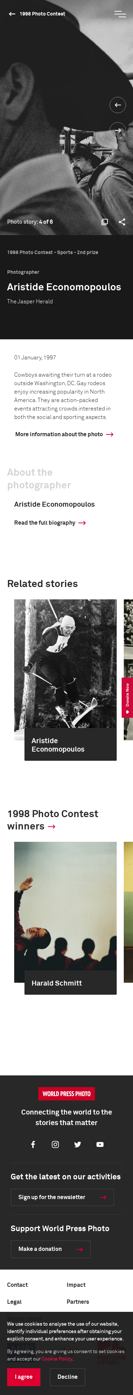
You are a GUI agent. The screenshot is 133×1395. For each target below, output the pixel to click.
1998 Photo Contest (42, 14)
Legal (14, 1302)
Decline (67, 1377)
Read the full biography (44, 523)
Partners (78, 1302)
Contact (17, 1285)
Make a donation (40, 1249)
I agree (24, 1377)
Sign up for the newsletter (51, 1197)
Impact (76, 1285)
